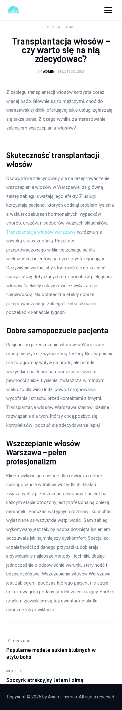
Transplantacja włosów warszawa (41, 232)
